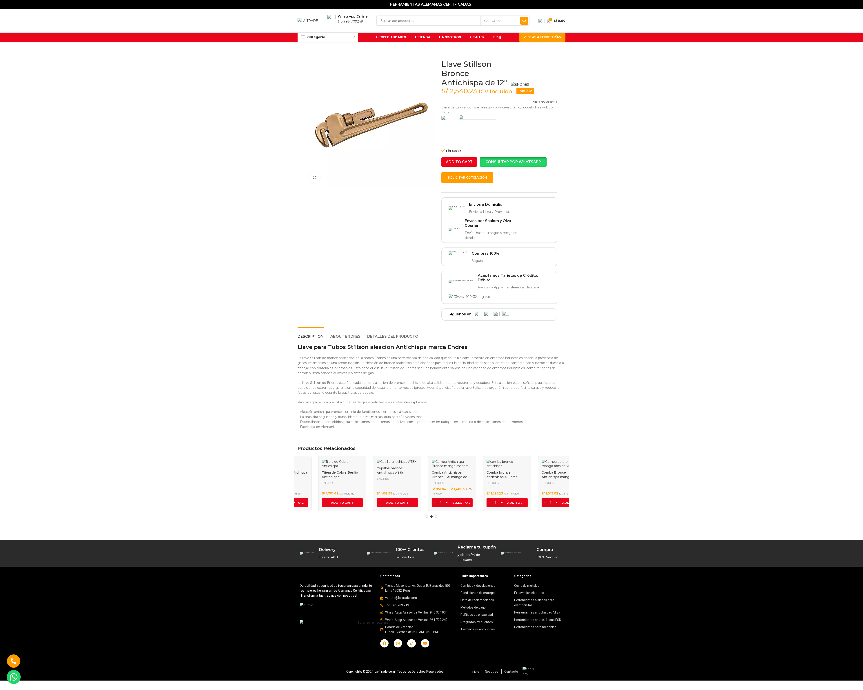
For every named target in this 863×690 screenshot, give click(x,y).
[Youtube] (425, 643)
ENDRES (307, 483)
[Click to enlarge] (314, 177)
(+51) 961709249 (350, 21)
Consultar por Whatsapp (513, 162)
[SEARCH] (524, 21)
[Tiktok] (411, 643)
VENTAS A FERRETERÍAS (542, 37)
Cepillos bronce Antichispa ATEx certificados (369, 472)
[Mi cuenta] (540, 20)
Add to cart (459, 162)
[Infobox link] (483, 208)
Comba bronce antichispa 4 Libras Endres (481, 476)
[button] (513, 162)
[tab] (311, 334)
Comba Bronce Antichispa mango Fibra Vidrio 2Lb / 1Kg (540, 476)
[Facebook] (384, 643)
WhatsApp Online (352, 16)
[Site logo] (308, 20)
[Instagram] (398, 643)
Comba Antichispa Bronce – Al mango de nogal (429, 476)
